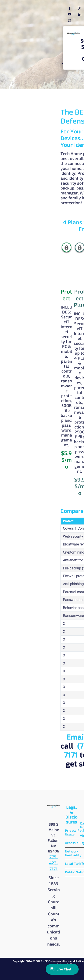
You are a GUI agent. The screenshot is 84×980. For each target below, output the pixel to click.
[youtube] (69, 15)
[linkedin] (79, 15)
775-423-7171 (53, 863)
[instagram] (69, 21)
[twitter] (79, 9)
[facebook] (69, 9)
